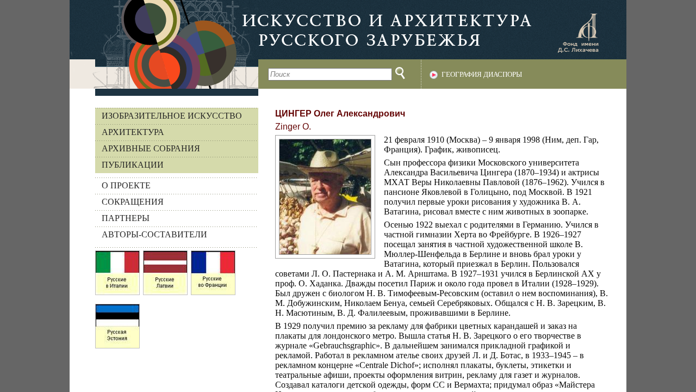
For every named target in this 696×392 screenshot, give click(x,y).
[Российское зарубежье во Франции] (213, 275)
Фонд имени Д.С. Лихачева (578, 32)
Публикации (133, 164)
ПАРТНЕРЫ (126, 218)
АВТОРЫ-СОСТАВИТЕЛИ (154, 234)
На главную (164, 44)
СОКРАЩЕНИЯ (133, 201)
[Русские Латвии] (165, 275)
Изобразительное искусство (172, 115)
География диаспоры (482, 74)
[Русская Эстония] (117, 329)
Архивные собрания (151, 148)
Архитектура (133, 132)
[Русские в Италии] (117, 275)
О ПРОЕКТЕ (126, 185)
